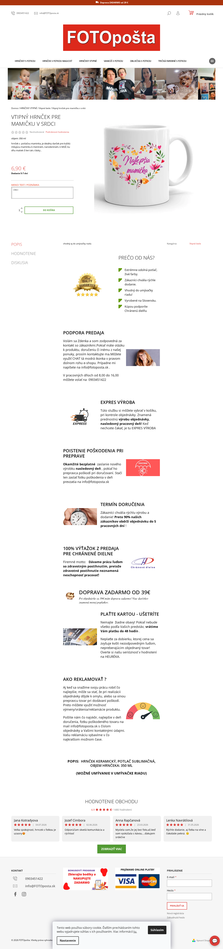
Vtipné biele (195, 243)
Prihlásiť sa (177, 905)
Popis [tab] (16, 244)
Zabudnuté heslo (176, 917)
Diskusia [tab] (19, 262)
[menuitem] (25, 61)
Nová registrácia (175, 913)
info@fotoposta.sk (94, 367)
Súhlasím (157, 930)
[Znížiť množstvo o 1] (21, 212)
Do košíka (49, 210)
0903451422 (97, 379)
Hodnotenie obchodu (111, 801)
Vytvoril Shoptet (204, 940)
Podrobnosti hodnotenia (57, 132)
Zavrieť (190, 253)
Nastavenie (68, 940)
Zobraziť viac (111, 849)
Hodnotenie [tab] (23, 253)
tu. (135, 932)
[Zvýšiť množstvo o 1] (21, 208)
